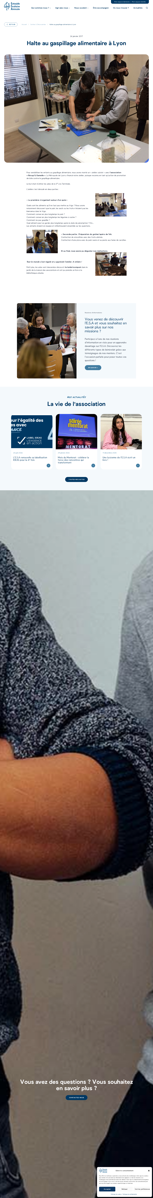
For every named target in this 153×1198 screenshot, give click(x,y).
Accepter (107, 1189)
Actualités (137, 8)
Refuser (124, 1189)
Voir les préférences (142, 1189)
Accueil (24, 24)
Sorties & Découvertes (38, 24)
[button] (149, 1171)
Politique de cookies (116, 1194)
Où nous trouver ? (121, 8)
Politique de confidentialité (130, 1194)
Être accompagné (100, 8)
